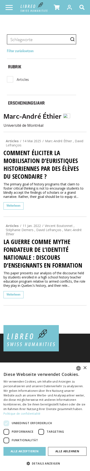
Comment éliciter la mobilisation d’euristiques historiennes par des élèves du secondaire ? (41, 164)
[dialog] (45, 416)
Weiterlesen (13, 206)
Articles (23, 79)
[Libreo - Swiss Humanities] (34, 7)
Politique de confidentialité (21, 414)
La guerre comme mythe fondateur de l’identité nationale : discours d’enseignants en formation (42, 253)
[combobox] (78, 368)
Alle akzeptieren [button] (25, 451)
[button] (56, 7)
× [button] (85, 368)
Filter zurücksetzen (20, 51)
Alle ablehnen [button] (67, 451)
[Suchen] (83, 7)
